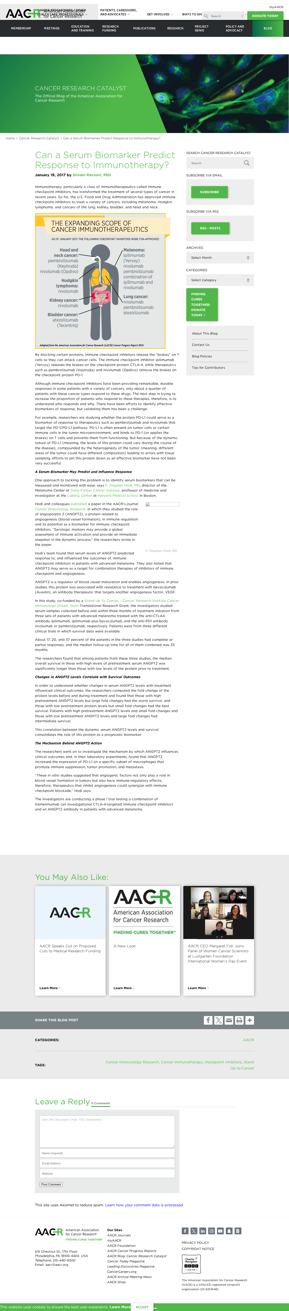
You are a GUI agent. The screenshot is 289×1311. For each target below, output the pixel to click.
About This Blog (204, 333)
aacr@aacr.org (56, 1264)
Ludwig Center (80, 496)
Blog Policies (202, 356)
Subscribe (209, 192)
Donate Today (265, 16)
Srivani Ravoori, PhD (92, 175)
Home (10, 138)
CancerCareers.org (121, 1271)
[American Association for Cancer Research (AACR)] (45, 14)
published (79, 504)
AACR (248, 1040)
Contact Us (201, 345)
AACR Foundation (121, 1245)
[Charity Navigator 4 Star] (191, 1264)
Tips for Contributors (208, 367)
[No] (155, 1308)
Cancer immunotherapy (181, 1062)
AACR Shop (116, 1282)
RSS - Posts (210, 228)
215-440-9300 (64, 1260)
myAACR (276, 7)
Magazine (125, 1261)
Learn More (49, 988)
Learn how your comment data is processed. (144, 1205)
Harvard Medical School (119, 496)
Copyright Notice (198, 1249)
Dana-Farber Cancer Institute (95, 490)
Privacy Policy (195, 1242)
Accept (142, 1307)
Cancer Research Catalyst (39, 138)
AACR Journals (119, 1235)
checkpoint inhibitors (223, 1062)
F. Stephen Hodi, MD (122, 485)
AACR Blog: (137, 1256)
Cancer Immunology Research (132, 1062)
